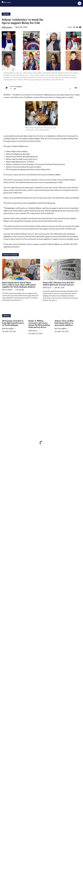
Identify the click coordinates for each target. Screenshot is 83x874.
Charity (6, 14)
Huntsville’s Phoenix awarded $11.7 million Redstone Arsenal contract (58, 284)
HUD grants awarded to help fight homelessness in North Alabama (13, 323)
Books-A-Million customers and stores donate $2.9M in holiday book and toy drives (39, 324)
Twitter (74, 27)
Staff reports (7, 27)
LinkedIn (77, 27)
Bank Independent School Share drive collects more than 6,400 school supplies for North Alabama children (19, 285)
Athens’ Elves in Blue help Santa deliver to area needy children (64, 323)
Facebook (80, 27)
